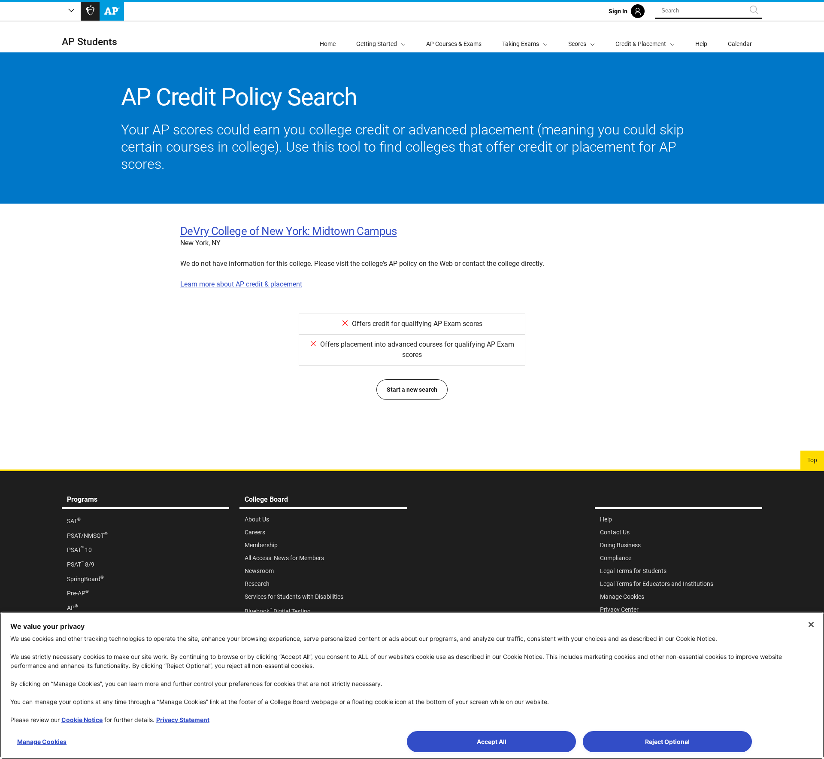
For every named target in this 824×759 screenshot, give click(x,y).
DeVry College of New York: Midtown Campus (288, 231)
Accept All (491, 741)
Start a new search (412, 389)
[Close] (811, 624)
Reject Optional (667, 741)
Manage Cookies (42, 741)
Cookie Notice (82, 719)
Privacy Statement (182, 719)
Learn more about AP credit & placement (241, 284)
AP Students (89, 42)
